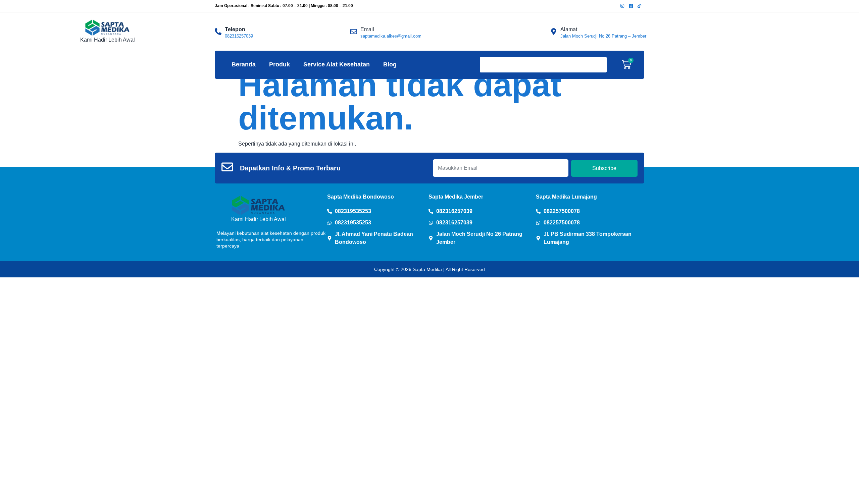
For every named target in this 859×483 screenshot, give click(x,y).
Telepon (235, 29)
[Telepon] (218, 31)
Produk (279, 64)
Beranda (244, 64)
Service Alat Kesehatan (336, 64)
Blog (390, 64)
